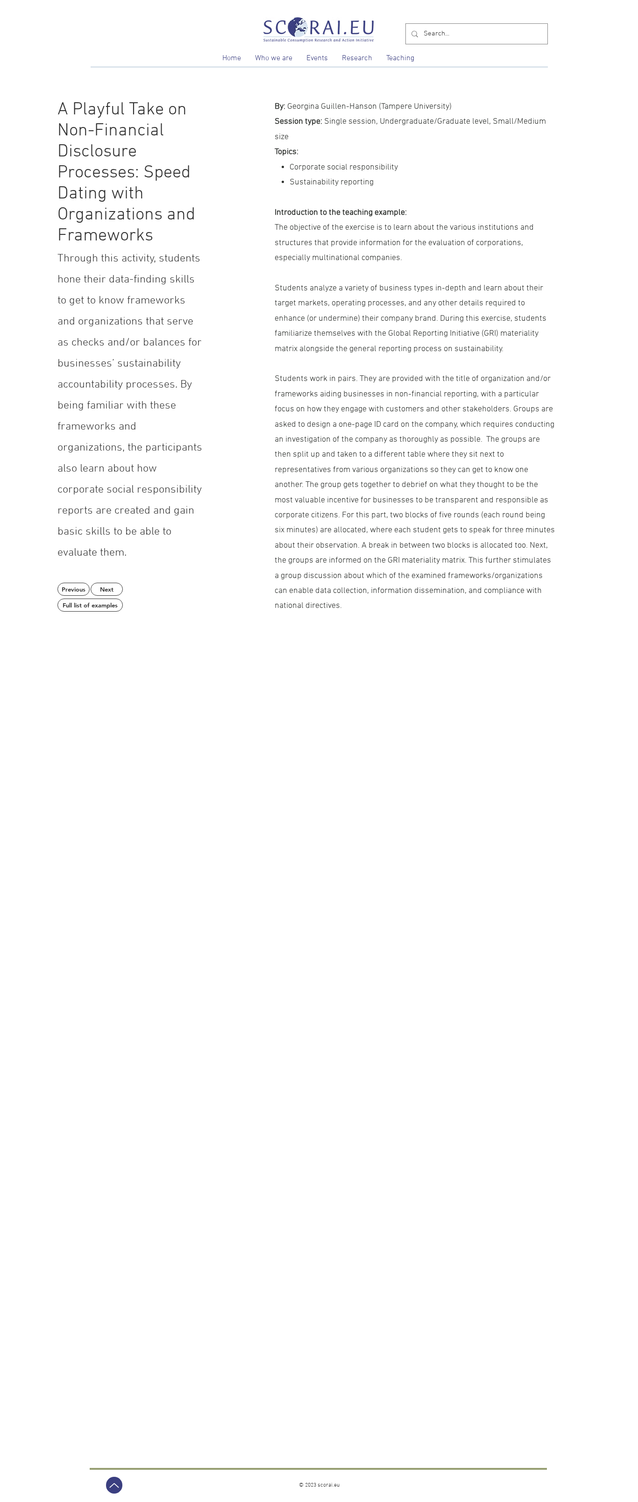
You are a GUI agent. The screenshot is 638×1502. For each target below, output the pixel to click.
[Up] (114, 1485)
